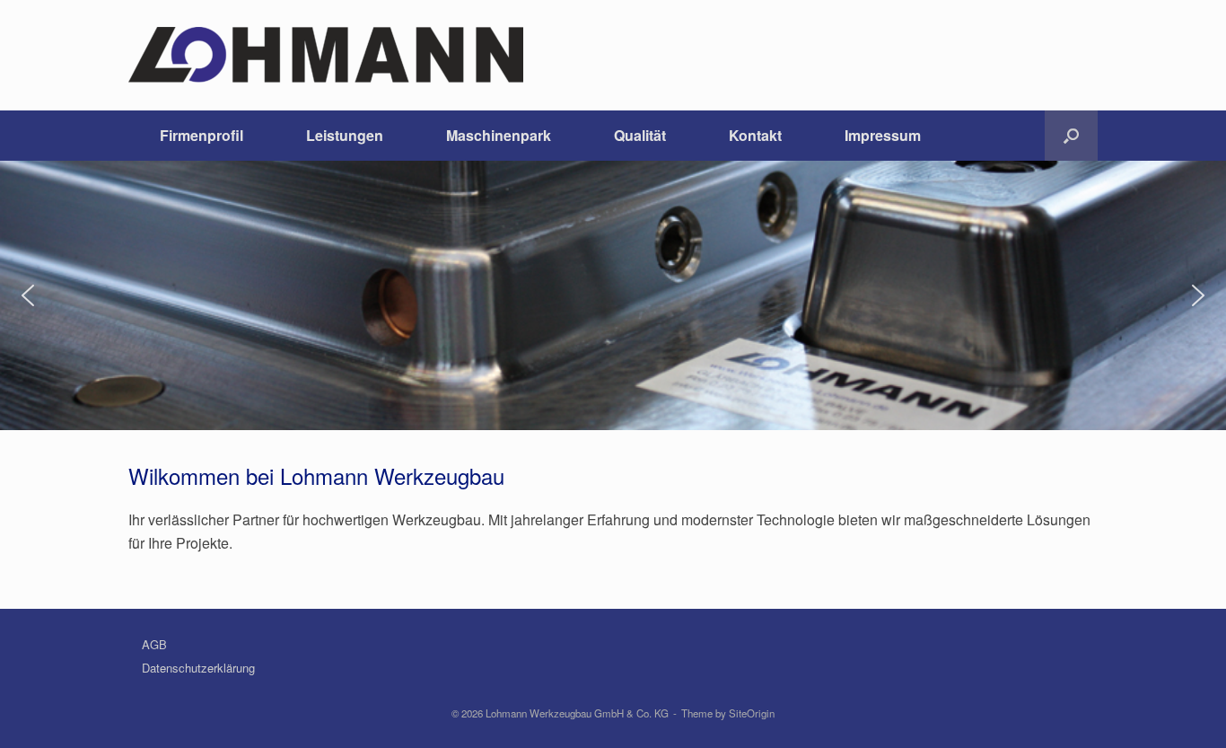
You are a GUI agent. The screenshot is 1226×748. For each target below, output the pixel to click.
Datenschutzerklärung (198, 667)
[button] (1071, 135)
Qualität (640, 135)
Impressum (883, 135)
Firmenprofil (201, 135)
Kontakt (755, 135)
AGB (154, 644)
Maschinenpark (498, 135)
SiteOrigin (752, 713)
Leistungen (344, 135)
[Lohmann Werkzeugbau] (325, 55)
